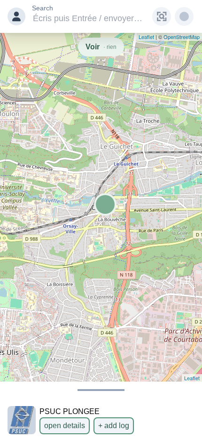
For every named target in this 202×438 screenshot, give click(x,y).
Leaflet (192, 378)
